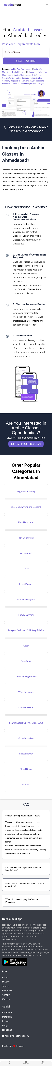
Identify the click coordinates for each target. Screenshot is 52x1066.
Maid (4, 75)
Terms (5, 986)
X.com (5, 1021)
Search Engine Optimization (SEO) (22, 75)
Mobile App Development (21, 69)
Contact (6, 995)
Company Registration (11, 81)
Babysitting (42, 72)
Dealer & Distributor (20, 84)
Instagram (7, 1017)
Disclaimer (7, 990)
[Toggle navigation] (47, 4)
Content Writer (8, 78)
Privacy (6, 981)
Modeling (40, 81)
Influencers (31, 72)
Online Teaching (22, 78)
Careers (6, 999)
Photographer (36, 78)
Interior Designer (37, 84)
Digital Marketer (19, 72)
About (5, 977)
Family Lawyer (28, 81)
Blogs (5, 1025)
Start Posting (26, 61)
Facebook (7, 1012)
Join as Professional (26, 443)
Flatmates (6, 84)
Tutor (41, 75)
